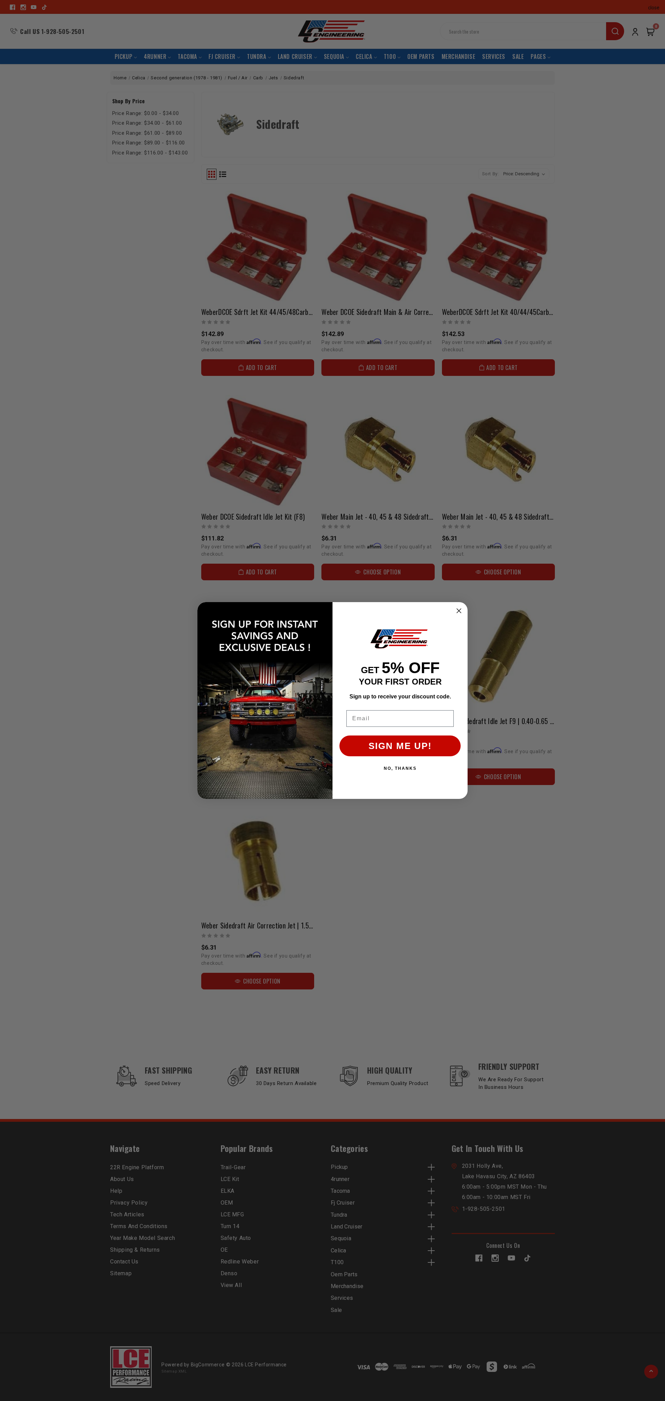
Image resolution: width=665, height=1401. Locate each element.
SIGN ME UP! (400, 746)
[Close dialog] (459, 611)
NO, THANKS (400, 768)
